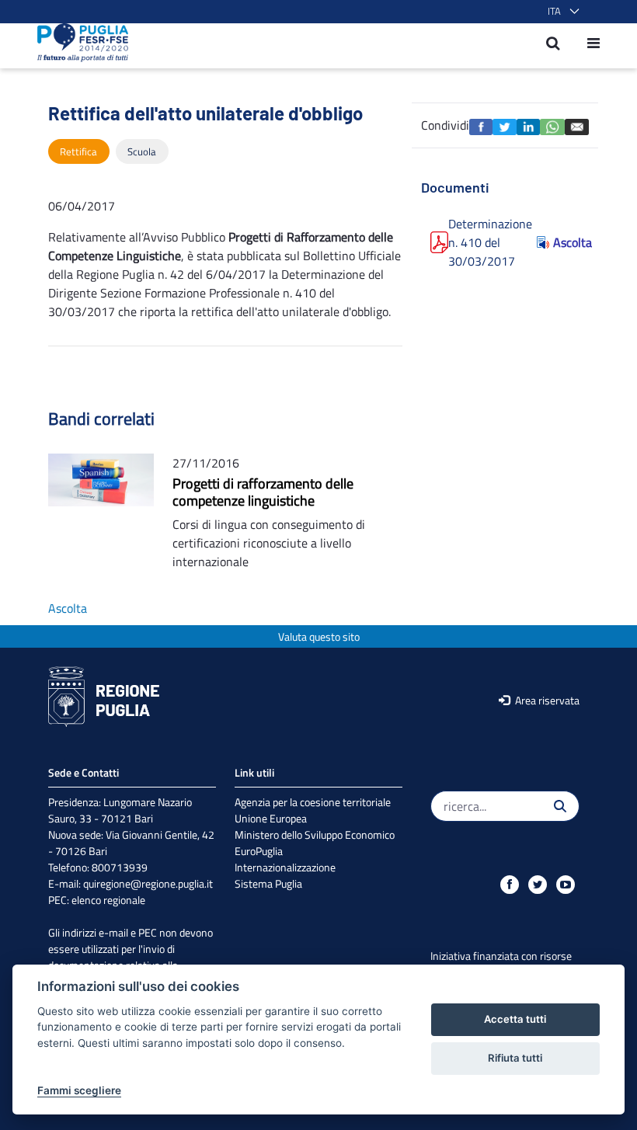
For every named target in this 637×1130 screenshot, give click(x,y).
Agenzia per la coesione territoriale (313, 802)
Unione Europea (271, 818)
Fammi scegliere (79, 1090)
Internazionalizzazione (285, 867)
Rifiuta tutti (515, 1058)
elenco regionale (108, 900)
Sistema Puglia (268, 883)
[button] (560, 11)
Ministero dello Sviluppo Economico (315, 834)
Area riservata (546, 700)
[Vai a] (78, 42)
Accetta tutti (515, 1019)
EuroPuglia (259, 851)
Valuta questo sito (319, 636)
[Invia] (560, 806)
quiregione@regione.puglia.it (148, 883)
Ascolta (566, 242)
